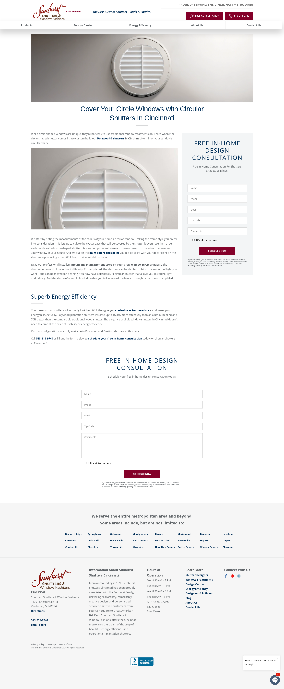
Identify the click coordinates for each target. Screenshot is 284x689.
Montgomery (140, 534)
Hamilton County (165, 547)
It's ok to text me (206, 240)
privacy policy (195, 265)
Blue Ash (93, 547)
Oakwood (115, 534)
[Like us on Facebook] (225, 576)
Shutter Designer (197, 575)
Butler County (186, 547)
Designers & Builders (199, 593)
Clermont (228, 547)
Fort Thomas (140, 540)
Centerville (71, 547)
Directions (38, 611)
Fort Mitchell (162, 540)
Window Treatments (199, 579)
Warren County (209, 547)
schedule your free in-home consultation (115, 338)
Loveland (228, 534)
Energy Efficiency (197, 589)
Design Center (195, 584)
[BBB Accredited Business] (142, 661)
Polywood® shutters (110, 138)
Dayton (227, 540)
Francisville (116, 540)
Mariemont (184, 534)
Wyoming (138, 547)
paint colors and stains (104, 253)
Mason (159, 534)
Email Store (38, 625)
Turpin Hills (116, 547)
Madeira (205, 534)
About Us (192, 602)
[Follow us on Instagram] (239, 576)
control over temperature (132, 310)
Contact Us (193, 607)
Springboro (94, 534)
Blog (188, 598)
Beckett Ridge (73, 534)
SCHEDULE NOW (217, 250)
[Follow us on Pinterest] (232, 576)
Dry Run (204, 540)
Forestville (184, 540)
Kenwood (70, 540)
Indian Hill (93, 540)
